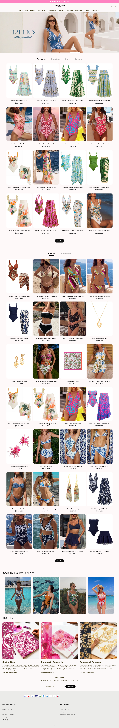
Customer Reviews (65, 717)
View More (59, 240)
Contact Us (5, 707)
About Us (62, 707)
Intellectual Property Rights (67, 714)
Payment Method (7, 709)
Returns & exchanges (8, 714)
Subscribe (70, 686)
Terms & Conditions (65, 709)
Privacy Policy (64, 712)
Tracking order (6, 717)
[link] (52, 10)
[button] (3, 6)
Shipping (4, 712)
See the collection (9, 673)
